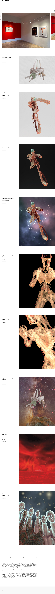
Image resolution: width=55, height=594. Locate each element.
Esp (50, 0)
